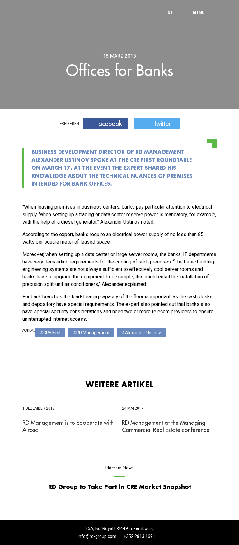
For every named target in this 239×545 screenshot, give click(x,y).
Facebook (109, 124)
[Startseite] (51, 12)
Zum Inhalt (90, 1)
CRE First (52, 332)
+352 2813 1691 (139, 536)
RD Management (93, 332)
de (170, 12)
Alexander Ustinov (143, 332)
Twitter (162, 124)
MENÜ (199, 12)
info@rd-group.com (97, 536)
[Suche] (185, 12)
